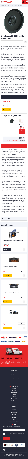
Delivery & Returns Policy (9, 455)
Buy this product (6, 97)
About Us (14, 388)
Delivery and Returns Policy (14, 378)
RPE (5, 5)
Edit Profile (14, 390)
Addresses (14, 394)
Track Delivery (14, 376)
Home (2, 5)
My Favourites (14, 398)
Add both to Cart (22, 132)
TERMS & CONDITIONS (14, 382)
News (14, 380)
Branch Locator (14, 374)
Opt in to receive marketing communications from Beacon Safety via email (15, 434)
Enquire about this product (8, 218)
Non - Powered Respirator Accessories (15, 5)
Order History (14, 392)
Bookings (14, 396)
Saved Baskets (14, 400)
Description (4, 145)
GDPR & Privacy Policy (19, 455)
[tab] (14, 179)
